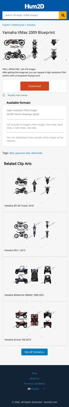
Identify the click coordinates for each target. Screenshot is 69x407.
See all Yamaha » (35, 352)
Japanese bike (22, 153)
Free (34, 373)
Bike (11, 153)
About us (34, 378)
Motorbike (36, 153)
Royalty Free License (17, 95)
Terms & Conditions (34, 383)
